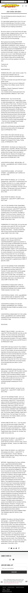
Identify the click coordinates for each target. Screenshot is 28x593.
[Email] (11, 548)
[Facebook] (9, 548)
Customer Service (10, 587)
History (4, 589)
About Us (4, 587)
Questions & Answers (20, 587)
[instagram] (10, 559)
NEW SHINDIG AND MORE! (14, 12)
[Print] (14, 548)
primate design (9, 591)
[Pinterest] (19, 548)
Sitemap (8, 589)
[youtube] (13, 559)
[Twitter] (16, 548)
